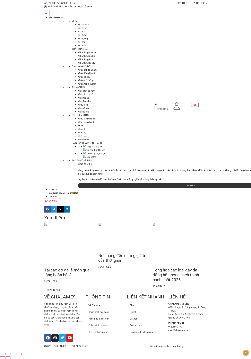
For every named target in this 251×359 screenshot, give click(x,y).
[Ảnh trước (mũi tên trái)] (2, 357)
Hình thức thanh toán (98, 318)
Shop (132, 305)
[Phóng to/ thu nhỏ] (2, 354)
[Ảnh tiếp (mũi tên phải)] (8, 357)
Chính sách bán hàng (98, 312)
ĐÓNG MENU (51, 201)
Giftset (133, 318)
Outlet (133, 312)
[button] (47, 209)
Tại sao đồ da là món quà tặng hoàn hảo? (66, 272)
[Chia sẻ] (13, 354)
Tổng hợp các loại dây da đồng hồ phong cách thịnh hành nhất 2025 (176, 275)
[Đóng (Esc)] (19, 354)
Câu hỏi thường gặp (98, 332)
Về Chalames (95, 305)
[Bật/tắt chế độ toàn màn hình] (8, 354)
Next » (59, 289)
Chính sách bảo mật (98, 325)
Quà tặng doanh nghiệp (141, 332)
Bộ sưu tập (135, 325)
